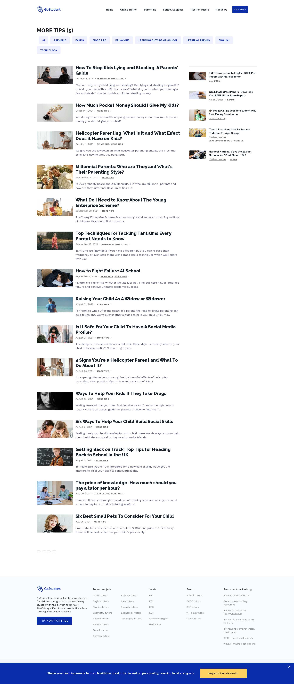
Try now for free (54, 620)
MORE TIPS (117, 79)
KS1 (151, 595)
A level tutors (194, 595)
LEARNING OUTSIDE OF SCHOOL (226, 141)
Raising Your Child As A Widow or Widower (120, 298)
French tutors (100, 630)
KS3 (151, 607)
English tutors (101, 601)
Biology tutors (101, 618)
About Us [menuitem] (221, 9)
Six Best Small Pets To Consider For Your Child (125, 516)
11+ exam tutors (195, 612)
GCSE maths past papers (238, 638)
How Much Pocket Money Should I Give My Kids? (127, 105)
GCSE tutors (193, 601)
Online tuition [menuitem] (128, 9)
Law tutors (127, 601)
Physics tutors (101, 607)
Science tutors (129, 595)
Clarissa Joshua (217, 137)
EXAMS (231, 100)
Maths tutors (100, 595)
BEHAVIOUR (103, 79)
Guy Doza (214, 80)
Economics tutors (131, 612)
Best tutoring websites (237, 595)
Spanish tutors (129, 607)
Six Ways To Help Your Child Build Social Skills (124, 421)
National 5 (155, 624)
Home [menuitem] (109, 9)
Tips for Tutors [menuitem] (199, 9)
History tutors (101, 624)
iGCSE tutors (193, 618)
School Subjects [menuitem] (173, 9)
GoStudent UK (217, 118)
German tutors (101, 636)
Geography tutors (131, 618)
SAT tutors (192, 607)
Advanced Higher (158, 618)
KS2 (151, 601)
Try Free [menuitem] (240, 9)
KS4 (151, 612)
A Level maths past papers (239, 643)
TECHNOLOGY (101, 494)
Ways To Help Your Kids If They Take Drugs (121, 393)
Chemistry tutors (102, 612)
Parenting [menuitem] (150, 9)
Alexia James (216, 99)
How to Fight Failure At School (108, 270)
